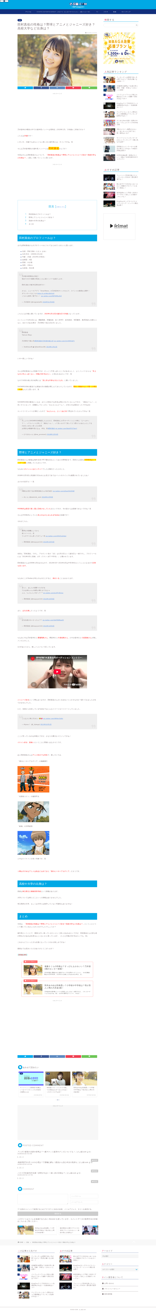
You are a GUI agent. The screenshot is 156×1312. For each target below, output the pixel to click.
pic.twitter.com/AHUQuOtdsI (56, 536)
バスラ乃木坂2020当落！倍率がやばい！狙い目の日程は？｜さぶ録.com (47, 1173)
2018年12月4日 (52, 434)
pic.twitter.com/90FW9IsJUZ (51, 296)
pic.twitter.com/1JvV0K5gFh (64, 341)
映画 (114, 12)
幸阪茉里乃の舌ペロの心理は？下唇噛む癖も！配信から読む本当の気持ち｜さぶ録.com (53, 1162)
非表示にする (60, 207)
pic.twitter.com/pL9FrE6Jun (53, 593)
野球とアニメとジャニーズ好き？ (41, 217)
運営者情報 (108, 1294)
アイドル (28, 12)
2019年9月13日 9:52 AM (25, 1153)
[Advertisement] (57, 110)
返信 (95, 1160)
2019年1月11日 (51, 347)
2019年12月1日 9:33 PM (25, 1164)
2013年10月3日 (48, 542)
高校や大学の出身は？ (37, 221)
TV (97, 12)
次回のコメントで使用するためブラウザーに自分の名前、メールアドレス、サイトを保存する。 (56, 1209)
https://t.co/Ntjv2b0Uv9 (45, 293)
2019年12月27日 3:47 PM (25, 1175)
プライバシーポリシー (112, 1289)
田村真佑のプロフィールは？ (40, 214)
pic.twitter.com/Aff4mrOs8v (53, 718)
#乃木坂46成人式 (47, 341)
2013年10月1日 (46, 724)
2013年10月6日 (48, 626)
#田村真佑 (37, 341)
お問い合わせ (109, 1283)
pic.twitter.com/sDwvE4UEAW (63, 491)
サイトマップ (126, 12)
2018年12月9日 (47, 497)
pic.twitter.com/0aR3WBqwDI (53, 620)
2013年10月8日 (48, 599)
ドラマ (106, 12)
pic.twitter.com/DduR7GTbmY (66, 428)
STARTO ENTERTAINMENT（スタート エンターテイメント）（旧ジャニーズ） (64, 12)
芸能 (20, 20)
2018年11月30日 (49, 302)
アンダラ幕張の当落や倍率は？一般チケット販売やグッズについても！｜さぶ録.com (52, 1152)
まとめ (31, 224)
